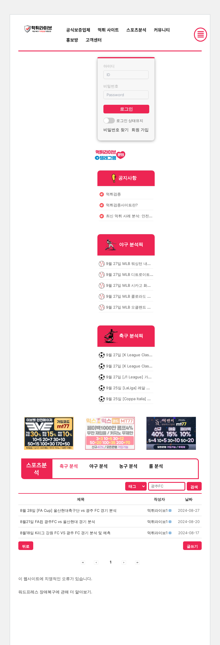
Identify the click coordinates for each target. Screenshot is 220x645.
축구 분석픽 (131, 336)
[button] (157, 510)
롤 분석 (156, 465)
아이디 (109, 66)
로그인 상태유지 (129, 120)
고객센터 (94, 40)
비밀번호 (110, 86)
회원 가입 (140, 129)
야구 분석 (98, 465)
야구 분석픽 (131, 244)
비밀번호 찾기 (116, 129)
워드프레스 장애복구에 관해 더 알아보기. (55, 591)
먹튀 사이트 (108, 30)
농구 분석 (128, 465)
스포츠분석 (136, 30)
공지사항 (127, 178)
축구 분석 (69, 465)
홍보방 (72, 40)
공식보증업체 (78, 30)
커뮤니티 (162, 30)
